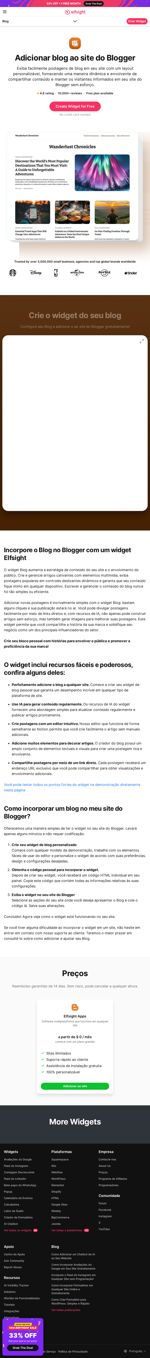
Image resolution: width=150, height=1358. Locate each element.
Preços (103, 1172)
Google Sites (59, 1204)
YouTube (104, 1229)
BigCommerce (60, 1217)
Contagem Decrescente (19, 1172)
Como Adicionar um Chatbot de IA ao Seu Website (73, 1256)
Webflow (57, 1172)
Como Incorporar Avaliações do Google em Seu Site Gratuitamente (73, 1266)
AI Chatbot (11, 1223)
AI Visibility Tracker (16, 1285)
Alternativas (11, 1317)
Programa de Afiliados (113, 1178)
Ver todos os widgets (20, 1230)
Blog (5, 21)
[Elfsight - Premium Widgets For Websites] (75, 12)
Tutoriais (9, 1304)
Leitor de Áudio (13, 1211)
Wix (53, 1165)
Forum (102, 1203)
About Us (105, 1165)
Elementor (57, 1185)
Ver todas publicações (65, 1310)
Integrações (11, 1311)
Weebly (56, 1211)
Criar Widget (137, 21)
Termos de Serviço (44, 1351)
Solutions (10, 1291)
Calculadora (11, 1204)
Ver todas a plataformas (69, 1230)
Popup (8, 1191)
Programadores (109, 1185)
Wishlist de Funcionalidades (22, 1298)
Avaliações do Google (18, 1159)
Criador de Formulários (18, 1217)
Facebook (105, 1209)
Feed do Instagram (16, 1165)
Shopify (56, 1191)
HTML (55, 1198)
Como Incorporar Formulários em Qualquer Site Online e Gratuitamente (72, 1289)
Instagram (105, 1216)
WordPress (58, 1178)
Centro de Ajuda (14, 1254)
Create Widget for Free (75, 106)
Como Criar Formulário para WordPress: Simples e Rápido (70, 1301)
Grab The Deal (23, 1348)
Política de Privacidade (73, 1351)
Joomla (56, 1223)
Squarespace (60, 1159)
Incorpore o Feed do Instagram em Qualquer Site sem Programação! (73, 1276)
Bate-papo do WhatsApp (20, 1185)
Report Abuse (13, 1267)
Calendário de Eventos (18, 1198)
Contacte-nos (107, 1159)
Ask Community (14, 1260)
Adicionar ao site (75, 1086)
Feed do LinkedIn (15, 1178)
